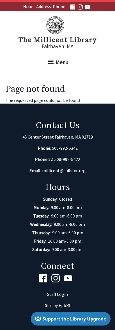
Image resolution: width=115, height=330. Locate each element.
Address (43, 6)
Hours (29, 6)
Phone (59, 6)
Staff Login (57, 294)
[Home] (57, 25)
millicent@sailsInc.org (64, 170)
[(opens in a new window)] (74, 6)
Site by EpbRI (57, 305)
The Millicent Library (57, 40)
